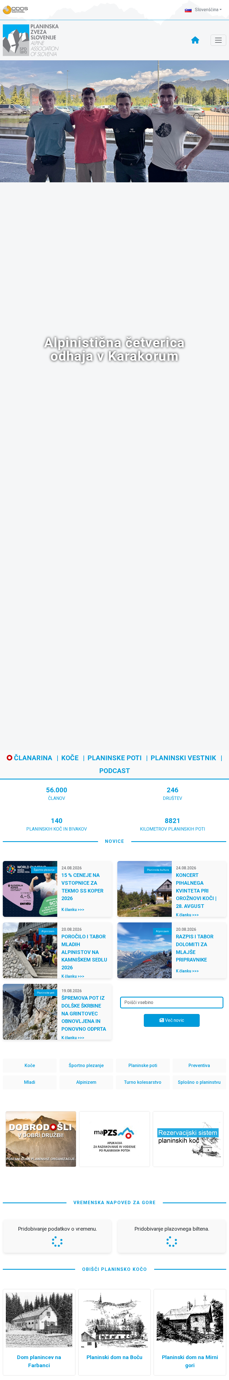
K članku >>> (72, 909)
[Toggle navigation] (218, 40)
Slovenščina (206, 9)
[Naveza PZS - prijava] (18, 10)
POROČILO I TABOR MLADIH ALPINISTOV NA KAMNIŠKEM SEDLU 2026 (84, 952)
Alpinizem (86, 1082)
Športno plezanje (86, 1065)
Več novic (174, 1020)
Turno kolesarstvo (142, 1082)
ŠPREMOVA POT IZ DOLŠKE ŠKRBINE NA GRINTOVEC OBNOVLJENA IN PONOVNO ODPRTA (83, 1013)
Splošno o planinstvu (199, 1082)
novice (114, 841)
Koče (69, 758)
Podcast (114, 771)
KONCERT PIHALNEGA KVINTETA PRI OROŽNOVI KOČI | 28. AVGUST (196, 890)
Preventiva (199, 1065)
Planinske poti (114, 758)
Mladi (29, 1082)
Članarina (32, 758)
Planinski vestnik (183, 758)
